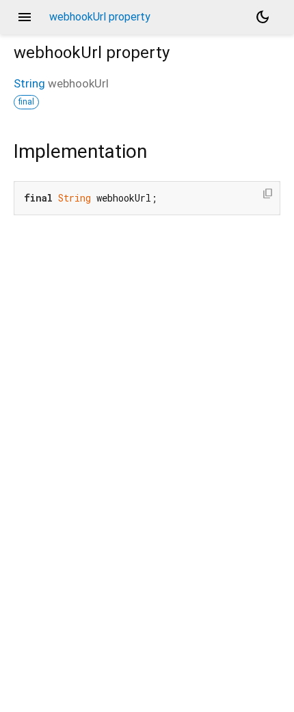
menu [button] (24, 17)
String (29, 83)
